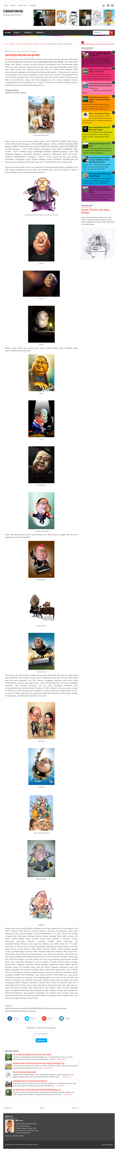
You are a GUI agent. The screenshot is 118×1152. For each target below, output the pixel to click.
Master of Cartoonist (31, 51)
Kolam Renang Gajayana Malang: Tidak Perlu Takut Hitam (99, 99)
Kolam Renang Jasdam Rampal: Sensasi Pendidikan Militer (100, 190)
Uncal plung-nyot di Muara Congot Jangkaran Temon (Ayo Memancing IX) (99, 160)
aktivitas (27, 32)
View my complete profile (14, 1136)
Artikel (8, 51)
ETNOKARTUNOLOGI (13, 11)
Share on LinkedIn (67, 1018)
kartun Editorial (21, 51)
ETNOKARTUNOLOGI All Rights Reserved (26, 1144)
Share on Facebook (16, 1018)
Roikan (20, 1120)
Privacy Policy (22, 5)
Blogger (111, 1144)
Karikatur (13, 51)
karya (16, 32)
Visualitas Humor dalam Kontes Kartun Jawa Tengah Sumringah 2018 (38, 1063)
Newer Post (8, 1108)
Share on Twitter (33, 1018)
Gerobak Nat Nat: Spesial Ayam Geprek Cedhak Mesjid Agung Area (37, 1090)
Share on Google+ (50, 1018)
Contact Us (13, 5)
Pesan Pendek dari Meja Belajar (24, 1072)
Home (8, 32)
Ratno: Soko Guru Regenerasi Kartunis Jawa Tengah (32, 1054)
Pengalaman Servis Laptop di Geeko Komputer (30, 1081)
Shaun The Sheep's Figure (99, 113)
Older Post (75, 1108)
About (6, 5)
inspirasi (39, 32)
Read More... (62, 1059)
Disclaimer (32, 5)
